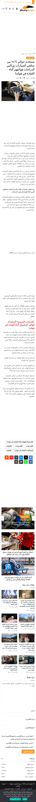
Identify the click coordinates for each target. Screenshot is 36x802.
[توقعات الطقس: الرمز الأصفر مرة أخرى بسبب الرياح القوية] (9, 659)
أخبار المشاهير (29, 767)
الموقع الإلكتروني (29, 727)
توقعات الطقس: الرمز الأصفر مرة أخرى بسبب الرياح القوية (10, 668)
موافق (25, 799)
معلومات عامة (29, 776)
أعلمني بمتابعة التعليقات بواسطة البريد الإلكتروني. (19, 743)
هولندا (8, 450)
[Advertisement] (18, 33)
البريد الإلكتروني (29, 719)
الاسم (32, 711)
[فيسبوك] (31, 457)
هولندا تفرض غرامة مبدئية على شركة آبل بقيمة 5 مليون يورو (26, 668)
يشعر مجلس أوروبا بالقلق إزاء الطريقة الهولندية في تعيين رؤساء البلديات (9, 626)
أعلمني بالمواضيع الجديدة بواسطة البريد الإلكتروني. (19, 747)
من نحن (23, 788)
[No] (33, 796)
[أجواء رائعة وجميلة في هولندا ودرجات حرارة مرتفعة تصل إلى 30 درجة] (9, 638)
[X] (26, 457)
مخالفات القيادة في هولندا (23, 450)
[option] (18, 518)
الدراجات (29, 446)
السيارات (18, 446)
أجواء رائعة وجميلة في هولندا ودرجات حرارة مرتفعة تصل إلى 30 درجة (9, 646)
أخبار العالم (30, 764)
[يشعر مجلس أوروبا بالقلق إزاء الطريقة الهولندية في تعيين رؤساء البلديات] (9, 618)
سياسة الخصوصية (9, 788)
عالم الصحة (30, 773)
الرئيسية (30, 53)
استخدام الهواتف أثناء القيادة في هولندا (19, 442)
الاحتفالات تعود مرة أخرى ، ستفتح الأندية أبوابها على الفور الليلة (9, 602)
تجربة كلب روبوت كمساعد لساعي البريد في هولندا (20, 523)
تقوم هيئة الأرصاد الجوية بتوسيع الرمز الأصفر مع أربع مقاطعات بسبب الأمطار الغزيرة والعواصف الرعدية (26, 604)
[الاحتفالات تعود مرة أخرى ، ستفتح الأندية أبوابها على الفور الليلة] (9, 594)
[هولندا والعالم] (27, 8)
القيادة (8, 446)
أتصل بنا (18, 788)
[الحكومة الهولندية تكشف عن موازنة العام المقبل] (26, 618)
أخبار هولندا (24, 53)
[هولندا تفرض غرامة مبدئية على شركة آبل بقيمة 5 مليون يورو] (26, 659)
